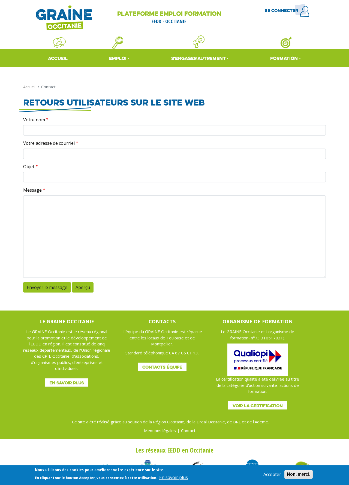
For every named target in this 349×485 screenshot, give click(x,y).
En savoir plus (66, 382)
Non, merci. (298, 474)
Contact (188, 430)
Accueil (58, 58)
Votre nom (34, 120)
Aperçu (83, 287)
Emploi (118, 58)
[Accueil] (64, 18)
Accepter (272, 474)
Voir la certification (258, 405)
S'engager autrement (198, 58)
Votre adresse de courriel (49, 143)
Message (32, 190)
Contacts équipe (162, 367)
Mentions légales (160, 430)
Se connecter (281, 10)
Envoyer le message (47, 287)
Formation (284, 58)
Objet (28, 167)
